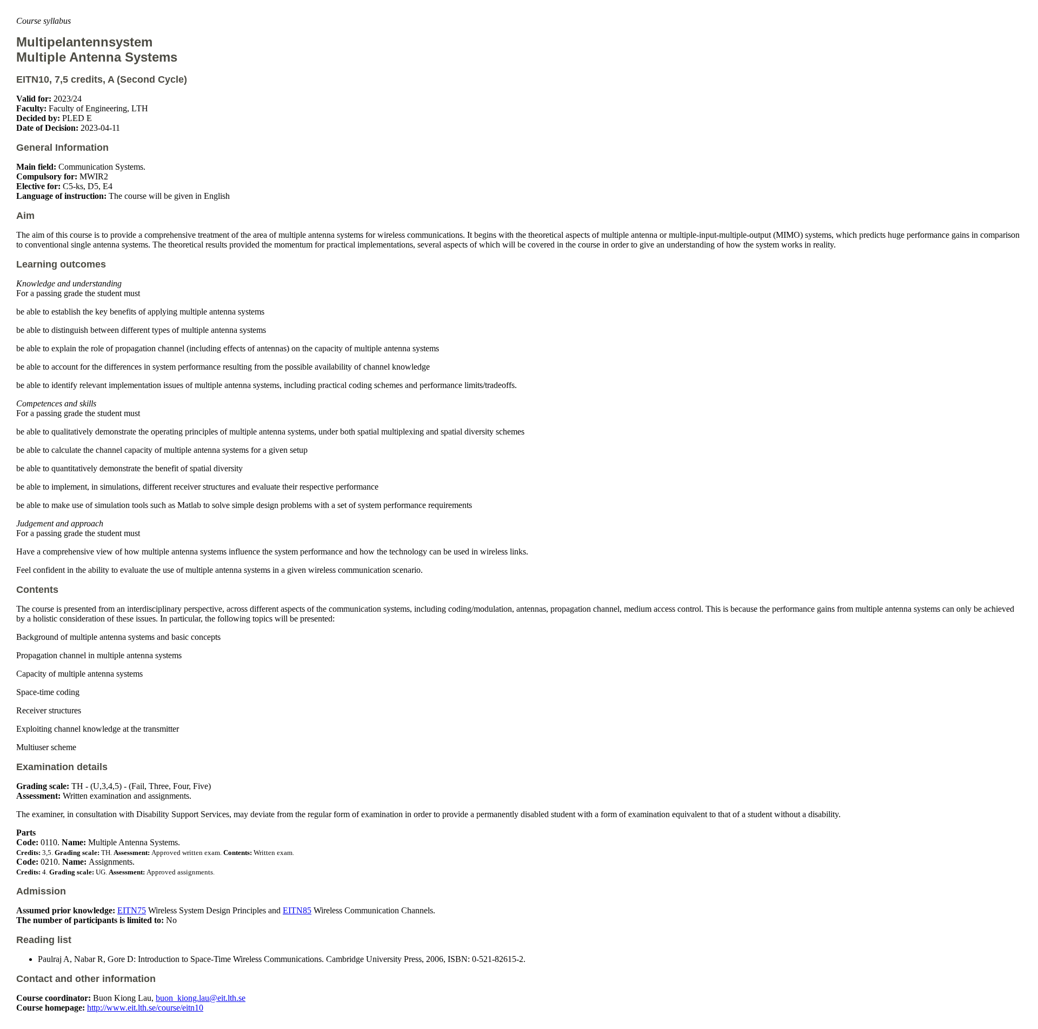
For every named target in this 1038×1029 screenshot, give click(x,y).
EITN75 (131, 910)
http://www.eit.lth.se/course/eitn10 (145, 1007)
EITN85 (297, 910)
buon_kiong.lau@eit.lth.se (200, 998)
